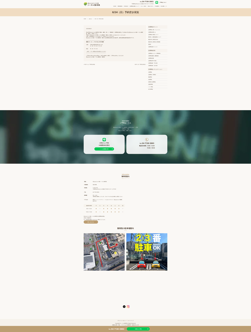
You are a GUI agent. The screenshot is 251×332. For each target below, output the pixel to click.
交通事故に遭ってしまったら (154, 29)
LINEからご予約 (138, 329)
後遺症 (149, 44)
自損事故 (150, 79)
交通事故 (150, 72)
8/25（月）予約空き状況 (140, 64)
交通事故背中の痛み (152, 60)
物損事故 (150, 77)
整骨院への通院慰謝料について (154, 37)
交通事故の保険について (153, 34)
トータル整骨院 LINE (104, 148)
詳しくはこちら (91, 222)
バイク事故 (150, 86)
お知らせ (90, 18)
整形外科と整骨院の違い (153, 39)
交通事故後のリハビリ (152, 46)
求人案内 (162, 6)
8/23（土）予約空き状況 (90, 64)
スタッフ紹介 (143, 6)
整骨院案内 (120, 6)
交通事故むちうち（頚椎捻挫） (154, 53)
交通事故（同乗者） (152, 74)
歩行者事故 (150, 89)
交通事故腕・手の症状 (152, 63)
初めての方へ (150, 6)
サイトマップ (131, 320)
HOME (114, 6)
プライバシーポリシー (122, 320)
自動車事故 (150, 84)
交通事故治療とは (152, 32)
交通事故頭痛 (151, 58)
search (166, 6)
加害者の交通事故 (152, 81)
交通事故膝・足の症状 (152, 65)
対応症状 (126, 6)
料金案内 (157, 6)
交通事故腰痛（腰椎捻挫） (153, 55)
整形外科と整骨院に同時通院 (154, 41)
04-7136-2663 (147, 1)
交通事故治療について (134, 6)
